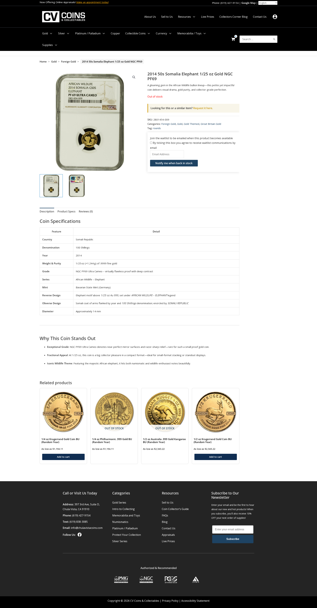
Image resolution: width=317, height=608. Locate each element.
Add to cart (63, 456)
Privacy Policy (170, 601)
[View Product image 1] (51, 185)
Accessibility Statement (195, 601)
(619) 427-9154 (81, 515)
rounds (157, 128)
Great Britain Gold (211, 123)
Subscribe (232, 539)
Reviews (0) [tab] (86, 211)
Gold (54, 61)
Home (43, 61)
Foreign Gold (68, 61)
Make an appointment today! (92, 2)
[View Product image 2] (76, 185)
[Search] (274, 39)
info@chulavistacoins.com (87, 528)
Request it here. (182, 108)
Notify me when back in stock (174, 163)
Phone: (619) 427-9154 (225, 2)
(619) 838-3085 (79, 522)
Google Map (248, 2)
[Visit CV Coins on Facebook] (79, 535)
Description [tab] (47, 211)
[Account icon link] (274, 16)
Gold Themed (191, 123)
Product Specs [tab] (66, 211)
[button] (193, 16)
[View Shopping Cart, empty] (233, 39)
